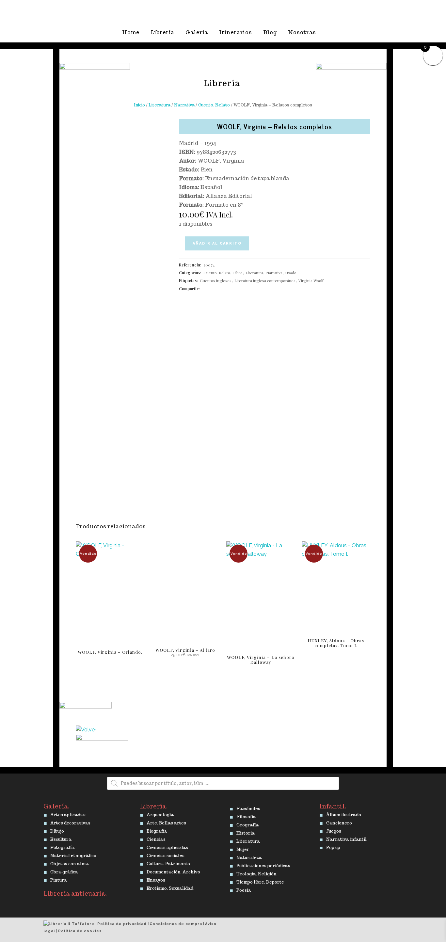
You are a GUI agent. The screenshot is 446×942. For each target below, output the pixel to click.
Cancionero (339, 822)
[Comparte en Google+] (218, 288)
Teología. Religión (256, 872)
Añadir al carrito (217, 243)
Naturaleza (249, 856)
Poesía (243, 889)
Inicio (139, 105)
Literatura (159, 105)
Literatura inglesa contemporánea (264, 280)
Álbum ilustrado (343, 813)
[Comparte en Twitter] (211, 288)
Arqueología (160, 813)
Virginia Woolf (311, 280)
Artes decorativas (70, 822)
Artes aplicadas (68, 813)
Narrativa (184, 105)
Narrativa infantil (346, 838)
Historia (245, 832)
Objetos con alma (69, 862)
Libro (238, 272)
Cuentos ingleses (215, 280)
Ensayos (156, 879)
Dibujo (57, 830)
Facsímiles (248, 807)
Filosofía (246, 815)
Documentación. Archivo (173, 871)
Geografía (247, 823)
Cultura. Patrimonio (168, 862)
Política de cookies (80, 931)
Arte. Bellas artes (166, 822)
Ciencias (156, 838)
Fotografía (62, 846)
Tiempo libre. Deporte (260, 881)
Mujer (242, 848)
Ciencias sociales (165, 854)
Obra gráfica (64, 871)
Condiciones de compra (176, 924)
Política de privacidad (122, 924)
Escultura (61, 838)
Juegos (333, 830)
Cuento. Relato (214, 105)
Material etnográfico (73, 854)
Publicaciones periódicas (263, 864)
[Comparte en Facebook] (204, 288)
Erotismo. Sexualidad (170, 887)
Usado (290, 272)
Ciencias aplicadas (167, 846)
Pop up (333, 846)
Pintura (58, 879)
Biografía (157, 830)
